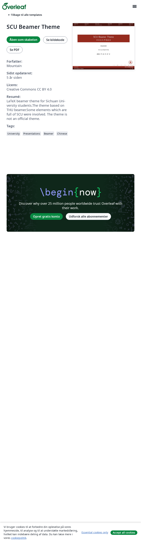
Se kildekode (55, 40)
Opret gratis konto (46, 216)
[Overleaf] (14, 6)
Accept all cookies (124, 532)
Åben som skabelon (23, 40)
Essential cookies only (95, 532)
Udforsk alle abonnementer (88, 216)
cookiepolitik (18, 538)
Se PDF (14, 50)
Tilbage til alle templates (24, 15)
